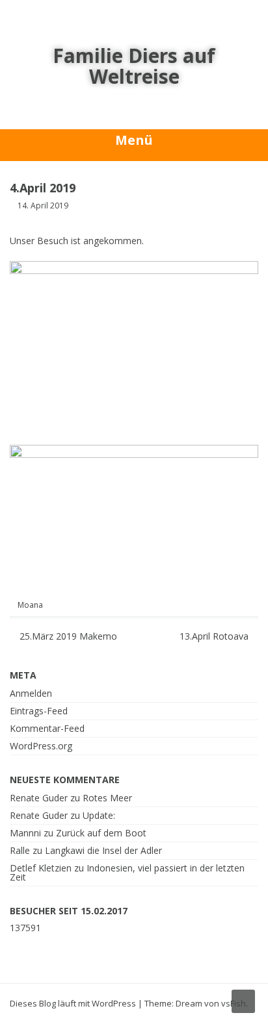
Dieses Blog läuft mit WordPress (73, 1003)
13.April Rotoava (215, 636)
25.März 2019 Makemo (67, 636)
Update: (99, 815)
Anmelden (31, 693)
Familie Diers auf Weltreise (134, 66)
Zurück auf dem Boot (101, 833)
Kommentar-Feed (47, 728)
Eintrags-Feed (39, 711)
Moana (30, 605)
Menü (134, 140)
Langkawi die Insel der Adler (103, 850)
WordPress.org (41, 746)
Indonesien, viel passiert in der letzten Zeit (127, 872)
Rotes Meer (107, 798)
